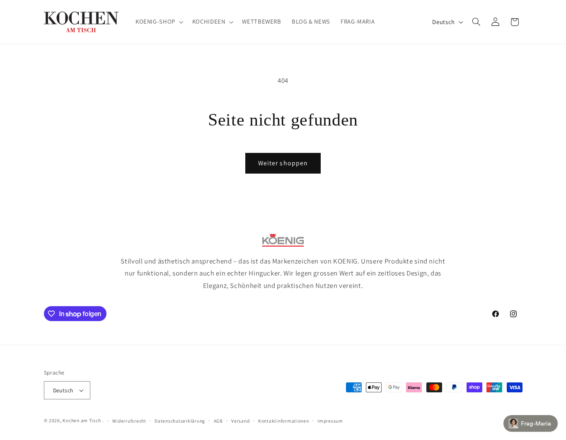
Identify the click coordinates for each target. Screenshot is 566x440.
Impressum (330, 421)
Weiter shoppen (283, 163)
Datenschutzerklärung (180, 421)
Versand (240, 421)
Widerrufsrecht (129, 421)
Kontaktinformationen (283, 421)
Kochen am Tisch (82, 420)
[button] (158, 22)
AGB (218, 421)
